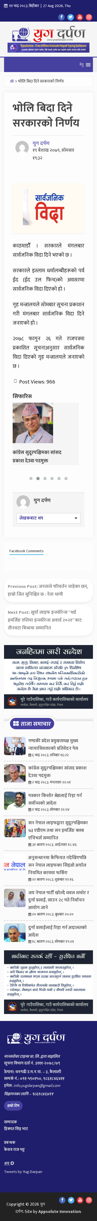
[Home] (12, 81)
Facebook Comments (26, 551)
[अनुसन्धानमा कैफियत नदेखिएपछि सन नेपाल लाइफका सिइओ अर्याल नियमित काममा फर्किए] (15, 864)
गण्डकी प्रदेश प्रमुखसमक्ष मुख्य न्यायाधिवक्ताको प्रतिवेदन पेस (53, 744)
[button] (81, 64)
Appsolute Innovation (59, 1211)
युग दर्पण (41, 143)
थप (7, 1163)
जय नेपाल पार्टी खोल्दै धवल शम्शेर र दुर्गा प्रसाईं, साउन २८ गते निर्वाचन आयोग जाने (58, 900)
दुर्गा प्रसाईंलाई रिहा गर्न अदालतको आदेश (57, 931)
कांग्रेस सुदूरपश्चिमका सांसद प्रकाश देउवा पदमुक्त (57, 771)
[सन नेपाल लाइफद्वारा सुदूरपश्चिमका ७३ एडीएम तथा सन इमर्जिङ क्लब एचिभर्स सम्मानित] (15, 829)
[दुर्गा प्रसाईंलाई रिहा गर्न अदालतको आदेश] (15, 934)
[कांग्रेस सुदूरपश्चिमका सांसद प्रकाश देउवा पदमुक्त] (33, 422)
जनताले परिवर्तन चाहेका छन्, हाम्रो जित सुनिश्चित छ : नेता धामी (48, 590)
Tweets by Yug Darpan (23, 1171)
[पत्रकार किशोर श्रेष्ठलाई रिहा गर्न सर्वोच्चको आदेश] (15, 802)
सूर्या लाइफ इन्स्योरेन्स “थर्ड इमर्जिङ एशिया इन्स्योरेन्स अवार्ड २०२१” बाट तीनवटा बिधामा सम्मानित (45, 620)
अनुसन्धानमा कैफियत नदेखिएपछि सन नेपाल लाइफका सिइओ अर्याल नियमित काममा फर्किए (57, 865)
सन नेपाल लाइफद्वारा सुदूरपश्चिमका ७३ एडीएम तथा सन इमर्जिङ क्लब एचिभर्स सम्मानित (58, 830)
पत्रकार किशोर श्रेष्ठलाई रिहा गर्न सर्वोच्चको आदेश (55, 799)
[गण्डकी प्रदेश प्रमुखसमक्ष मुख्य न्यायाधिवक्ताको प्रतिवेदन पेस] (15, 747)
